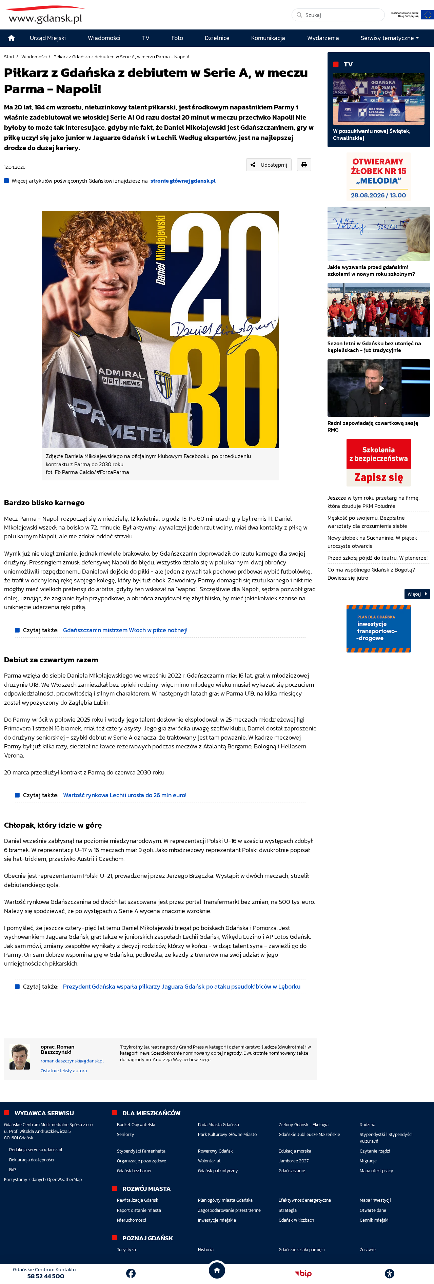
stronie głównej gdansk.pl (183, 181)
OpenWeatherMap (64, 1179)
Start (9, 56)
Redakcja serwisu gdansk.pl (35, 1149)
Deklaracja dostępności (31, 1160)
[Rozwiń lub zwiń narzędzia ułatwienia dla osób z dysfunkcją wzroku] (389, 1274)
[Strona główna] (11, 38)
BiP (12, 1169)
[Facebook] (131, 1273)
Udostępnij (274, 165)
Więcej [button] (415, 594)
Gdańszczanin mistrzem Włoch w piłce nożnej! (125, 630)
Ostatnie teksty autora (64, 1070)
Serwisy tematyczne (387, 38)
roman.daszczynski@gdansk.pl (72, 1060)
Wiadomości (34, 56)
